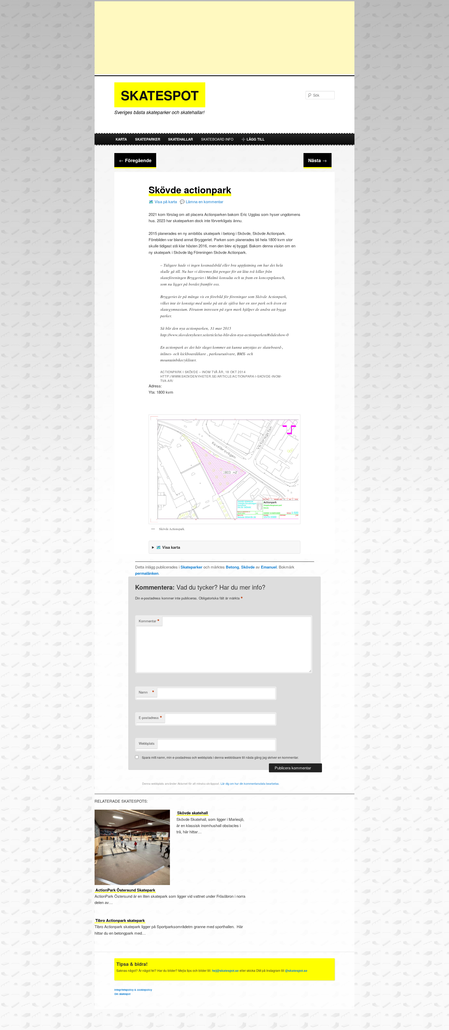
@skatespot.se (296, 970)
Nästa (317, 160)
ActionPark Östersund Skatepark (125, 890)
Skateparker (147, 139)
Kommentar (149, 621)
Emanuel (269, 567)
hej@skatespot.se (225, 970)
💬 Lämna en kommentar (201, 201)
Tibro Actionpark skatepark (120, 920)
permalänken (147, 573)
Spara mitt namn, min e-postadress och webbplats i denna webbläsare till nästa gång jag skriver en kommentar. (220, 757)
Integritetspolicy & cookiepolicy (133, 990)
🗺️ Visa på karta (163, 201)
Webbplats (147, 743)
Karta (121, 139)
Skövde (248, 567)
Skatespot (160, 95)
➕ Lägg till (253, 139)
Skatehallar (180, 139)
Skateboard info (217, 139)
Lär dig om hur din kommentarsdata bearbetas (250, 783)
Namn (146, 692)
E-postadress (150, 718)
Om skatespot (122, 994)
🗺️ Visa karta (168, 547)
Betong (232, 567)
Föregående (135, 160)
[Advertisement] (224, 37)
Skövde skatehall (192, 813)
